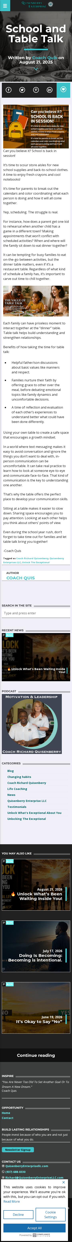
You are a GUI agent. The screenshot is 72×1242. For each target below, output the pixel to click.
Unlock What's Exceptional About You (34, 813)
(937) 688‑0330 (15, 1172)
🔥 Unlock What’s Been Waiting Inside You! (36, 670)
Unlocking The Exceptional (26, 819)
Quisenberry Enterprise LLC (27, 801)
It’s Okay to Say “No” (39, 1021)
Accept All (34, 1228)
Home (6, 1113)
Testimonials (16, 807)
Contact (7, 1118)
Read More (11, 1201)
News (11, 795)
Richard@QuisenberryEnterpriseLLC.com (34, 1177)
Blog (9, 634)
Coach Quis (44, 57)
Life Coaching (17, 789)
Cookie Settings (50, 1214)
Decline (18, 1214)
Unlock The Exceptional (36, 562)
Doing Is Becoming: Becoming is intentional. (35, 958)
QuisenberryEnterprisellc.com (26, 1166)
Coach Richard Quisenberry (32, 558)
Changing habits (19, 777)
